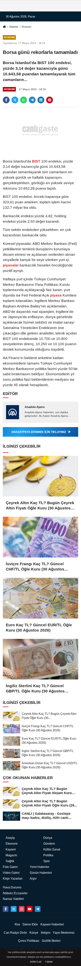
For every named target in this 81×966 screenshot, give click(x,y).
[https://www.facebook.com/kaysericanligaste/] (5, 909)
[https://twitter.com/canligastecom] (13, 909)
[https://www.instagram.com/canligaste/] (21, 909)
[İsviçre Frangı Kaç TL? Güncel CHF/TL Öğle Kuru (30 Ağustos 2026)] (40, 537)
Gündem (49, 843)
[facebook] (6, 100)
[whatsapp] (23, 100)
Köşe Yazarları (12, 878)
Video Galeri (11, 872)
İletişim (45, 932)
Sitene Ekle (30, 924)
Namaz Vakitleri (13, 898)
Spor (46, 861)
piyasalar (11, 265)
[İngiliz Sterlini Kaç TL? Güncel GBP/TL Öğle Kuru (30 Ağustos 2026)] (40, 659)
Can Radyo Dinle (15, 932)
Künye (34, 932)
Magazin (11, 855)
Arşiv (33, 878)
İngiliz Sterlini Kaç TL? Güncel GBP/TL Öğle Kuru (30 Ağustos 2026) (35, 689)
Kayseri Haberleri (52, 924)
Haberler (13, 26)
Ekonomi (26, 26)
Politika (48, 855)
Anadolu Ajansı (35, 406)
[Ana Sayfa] (4, 27)
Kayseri (11, 849)
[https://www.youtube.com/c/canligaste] (29, 909)
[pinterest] (49, 100)
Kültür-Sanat (51, 849)
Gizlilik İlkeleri (51, 940)
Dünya (47, 837)
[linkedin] (40, 100)
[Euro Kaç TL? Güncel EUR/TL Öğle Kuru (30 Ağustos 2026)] (40, 598)
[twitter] (14, 100)
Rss (17, 924)
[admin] (37, 909)
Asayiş (10, 837)
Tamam (49, 962)
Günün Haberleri (41, 872)
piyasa (56, 295)
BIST (36, 161)
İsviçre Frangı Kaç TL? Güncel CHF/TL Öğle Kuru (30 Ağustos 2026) (35, 567)
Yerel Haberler (39, 866)
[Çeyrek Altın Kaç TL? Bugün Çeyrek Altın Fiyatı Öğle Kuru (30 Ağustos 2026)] (40, 476)
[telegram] (32, 100)
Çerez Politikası (28, 940)
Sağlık (10, 861)
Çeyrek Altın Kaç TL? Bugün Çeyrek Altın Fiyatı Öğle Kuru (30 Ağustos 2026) (40, 506)
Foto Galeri (10, 866)
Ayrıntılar (35, 962)
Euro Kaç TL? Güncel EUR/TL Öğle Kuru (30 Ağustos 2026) (39, 627)
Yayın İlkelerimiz (64, 932)
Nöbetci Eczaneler (15, 893)
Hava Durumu (12, 887)
